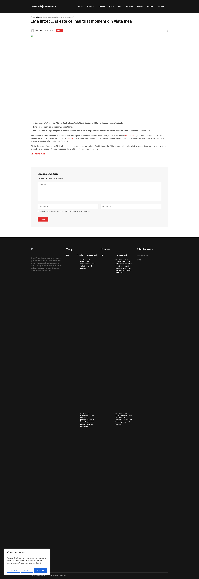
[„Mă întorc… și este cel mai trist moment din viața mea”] (91, 75)
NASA (70, 138)
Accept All (40, 570)
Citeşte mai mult (38, 153)
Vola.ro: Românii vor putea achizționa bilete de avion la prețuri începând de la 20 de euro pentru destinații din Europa (123, 267)
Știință (59, 30)
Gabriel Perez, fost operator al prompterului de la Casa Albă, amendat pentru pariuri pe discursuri (87, 420)
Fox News (129, 135)
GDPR (139, 260)
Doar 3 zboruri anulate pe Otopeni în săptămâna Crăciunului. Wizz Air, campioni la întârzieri (124, 419)
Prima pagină (35, 17)
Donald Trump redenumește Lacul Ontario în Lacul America (87, 265)
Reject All (27, 570)
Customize (13, 570)
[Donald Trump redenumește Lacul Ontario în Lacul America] (72, 334)
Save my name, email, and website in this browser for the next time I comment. (65, 211)
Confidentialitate (142, 255)
